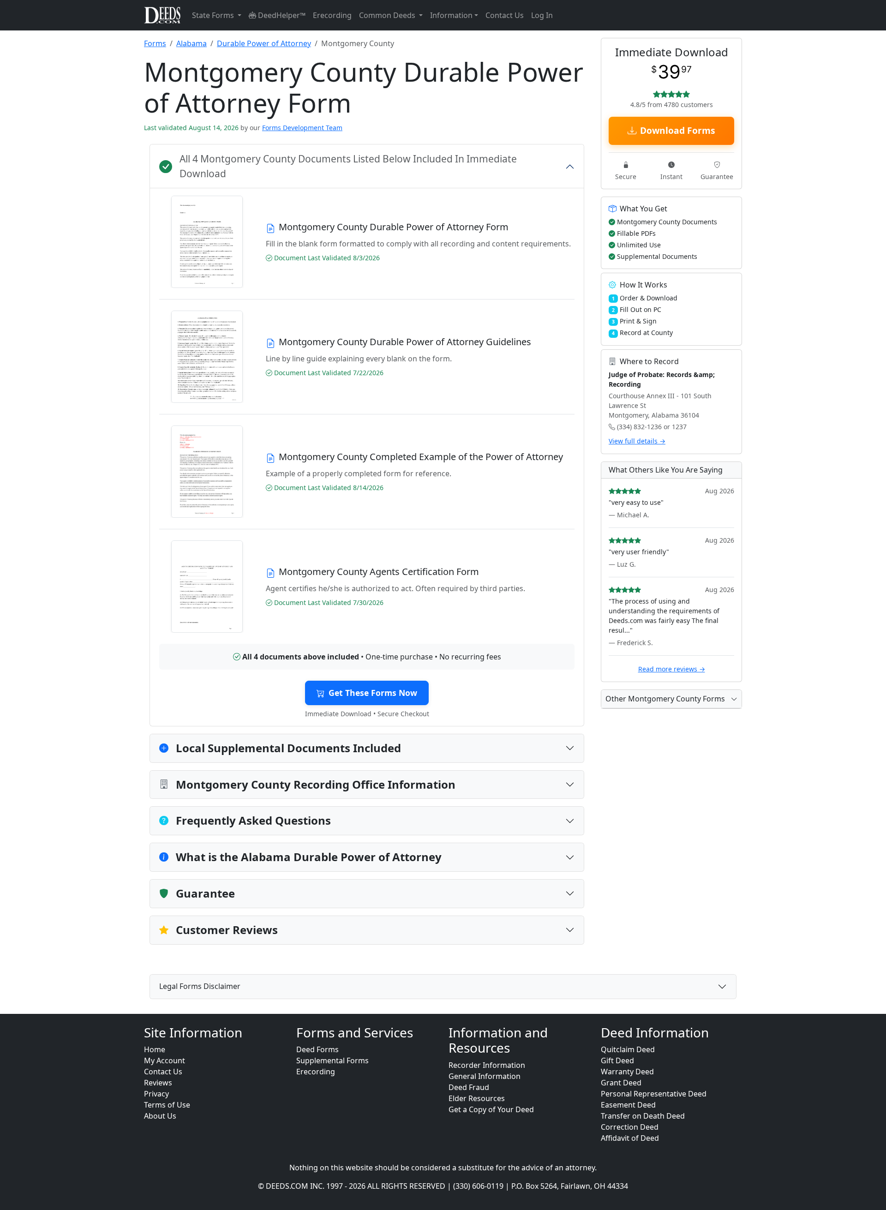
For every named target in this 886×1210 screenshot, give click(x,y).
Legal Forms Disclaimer (199, 986)
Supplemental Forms (332, 1060)
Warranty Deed (627, 1071)
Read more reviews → (671, 669)
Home (154, 1049)
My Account (164, 1060)
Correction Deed (630, 1127)
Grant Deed (621, 1083)
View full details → (637, 441)
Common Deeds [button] (388, 15)
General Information (485, 1076)
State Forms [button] (214, 15)
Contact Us (504, 15)
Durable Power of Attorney (264, 43)
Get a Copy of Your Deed (491, 1109)
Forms (155, 43)
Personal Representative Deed (653, 1094)
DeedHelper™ (280, 15)
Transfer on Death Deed (643, 1116)
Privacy (156, 1094)
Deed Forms (317, 1049)
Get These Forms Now (373, 692)
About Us (160, 1116)
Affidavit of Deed (630, 1138)
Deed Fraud (469, 1087)
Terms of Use (167, 1105)
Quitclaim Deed (628, 1049)
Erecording (332, 15)
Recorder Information (487, 1065)
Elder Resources (477, 1098)
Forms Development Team (302, 127)
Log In (542, 15)
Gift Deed (617, 1060)
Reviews (158, 1083)
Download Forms (677, 130)
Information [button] (451, 15)
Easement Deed (628, 1105)
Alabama (191, 43)
